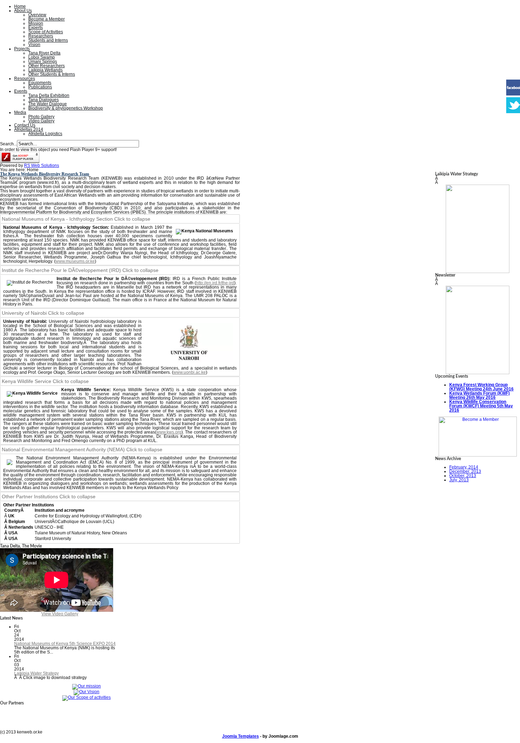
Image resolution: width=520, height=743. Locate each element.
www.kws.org (168, 432)
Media (20, 112)
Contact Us (24, 125)
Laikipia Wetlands (45, 70)
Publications (40, 87)
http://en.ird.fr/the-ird (215, 282)
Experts (35, 27)
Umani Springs (42, 61)
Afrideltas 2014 (28, 129)
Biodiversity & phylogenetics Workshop (65, 108)
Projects (22, 48)
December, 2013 (465, 471)
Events (20, 91)
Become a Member (46, 19)
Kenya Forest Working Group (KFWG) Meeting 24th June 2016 (481, 386)
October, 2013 (462, 475)
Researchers (40, 36)
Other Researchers (46, 65)
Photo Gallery (41, 116)
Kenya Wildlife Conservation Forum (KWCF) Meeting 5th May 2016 (481, 406)
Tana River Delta (44, 53)
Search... (8, 143)
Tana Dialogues (43, 99)
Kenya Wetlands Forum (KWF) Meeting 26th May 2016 (479, 395)
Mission (35, 23)
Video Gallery (41, 120)
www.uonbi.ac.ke (189, 372)
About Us (23, 10)
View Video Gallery (59, 613)
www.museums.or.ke (75, 261)
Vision (34, 44)
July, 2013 (459, 479)
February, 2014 (463, 467)
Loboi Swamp (41, 57)
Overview (37, 14)
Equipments (39, 82)
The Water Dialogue (47, 103)
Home (20, 6)
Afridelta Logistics (45, 133)
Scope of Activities (45, 31)
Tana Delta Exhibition (48, 95)
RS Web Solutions (41, 165)
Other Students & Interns (51, 74)
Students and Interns (48, 40)
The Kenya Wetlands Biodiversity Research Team (44, 174)
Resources (24, 78)
